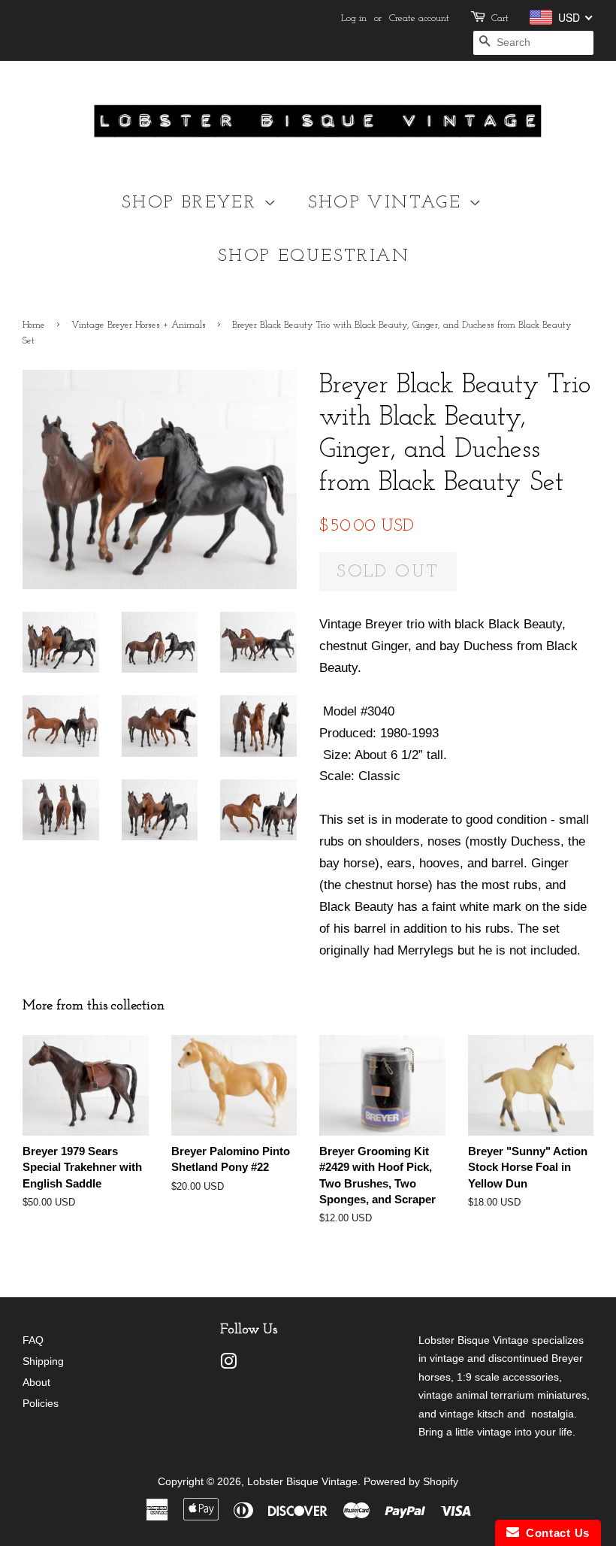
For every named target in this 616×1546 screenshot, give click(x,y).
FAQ (33, 1340)
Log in (354, 18)
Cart (500, 18)
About (36, 1382)
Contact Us (554, 1532)
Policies (41, 1403)
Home (34, 325)
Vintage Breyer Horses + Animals (138, 325)
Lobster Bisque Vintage (302, 1481)
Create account (419, 18)
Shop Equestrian (313, 256)
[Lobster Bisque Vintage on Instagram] (228, 1364)
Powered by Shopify (411, 1481)
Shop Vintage (388, 203)
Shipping (43, 1361)
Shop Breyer (193, 203)
